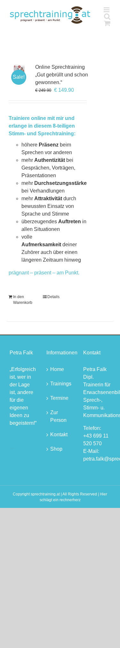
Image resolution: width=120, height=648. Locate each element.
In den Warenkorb (22, 300)
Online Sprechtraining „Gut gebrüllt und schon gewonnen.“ (61, 74)
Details (53, 297)
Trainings (60, 383)
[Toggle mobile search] (107, 16)
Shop (56, 449)
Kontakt (59, 434)
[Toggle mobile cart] (107, 23)
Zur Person (58, 416)
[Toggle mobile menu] (107, 9)
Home (57, 369)
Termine (59, 398)
